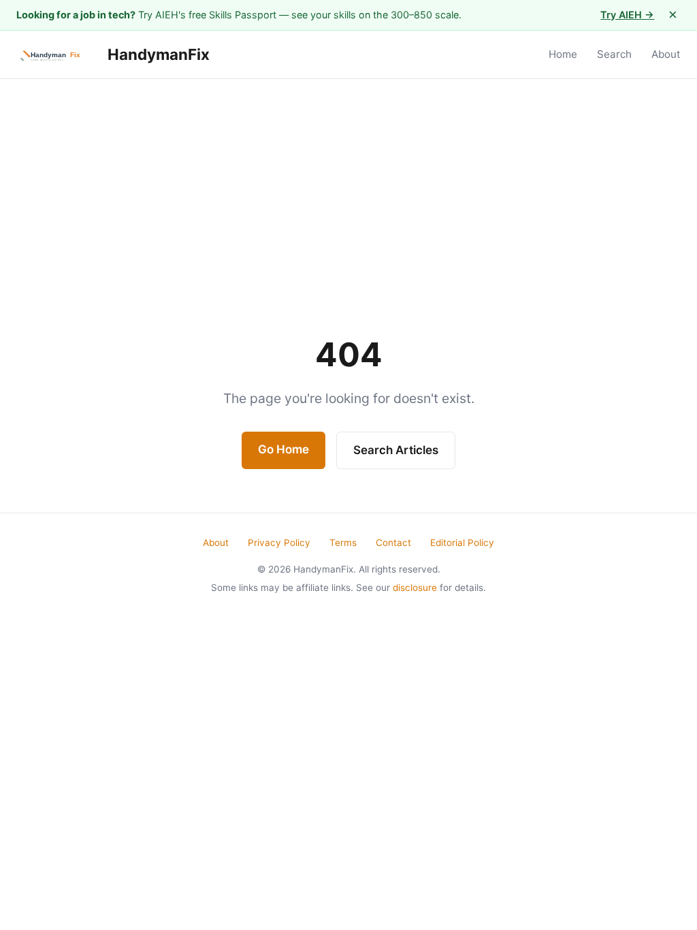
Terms (343, 542)
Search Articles (395, 450)
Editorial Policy (462, 542)
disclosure (415, 587)
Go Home (283, 449)
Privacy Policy (279, 542)
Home (563, 54)
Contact (393, 542)
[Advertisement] (348, 181)
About (666, 54)
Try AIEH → (627, 14)
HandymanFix (157, 54)
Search (614, 54)
